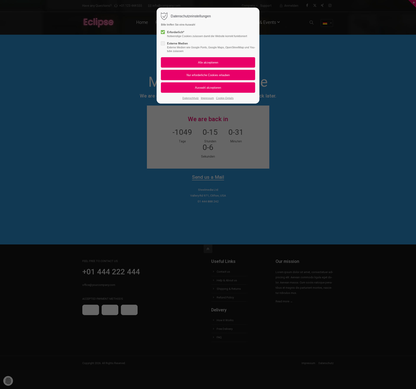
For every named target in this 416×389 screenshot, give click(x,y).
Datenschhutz (190, 98)
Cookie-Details (225, 98)
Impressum (207, 98)
